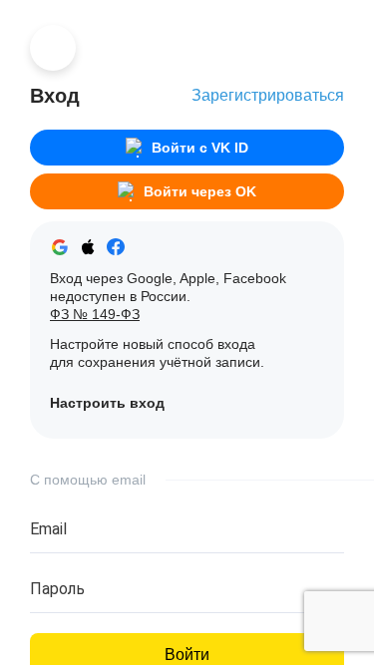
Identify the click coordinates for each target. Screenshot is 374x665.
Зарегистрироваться (267, 95)
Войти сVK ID (200, 148)
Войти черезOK (200, 191)
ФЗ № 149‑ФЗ (95, 314)
